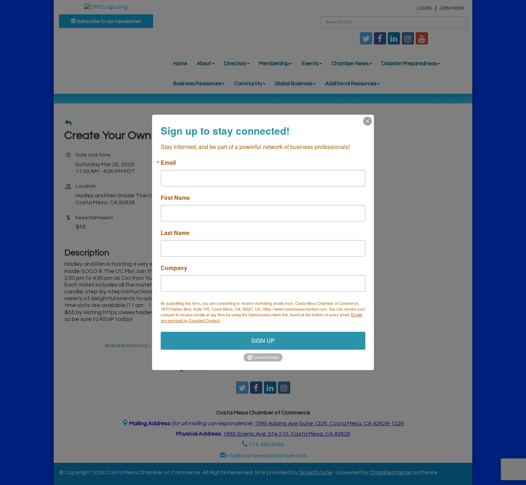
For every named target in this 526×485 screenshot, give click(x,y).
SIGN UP (263, 340)
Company (174, 268)
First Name (175, 198)
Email (168, 162)
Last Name (175, 233)
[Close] (367, 121)
